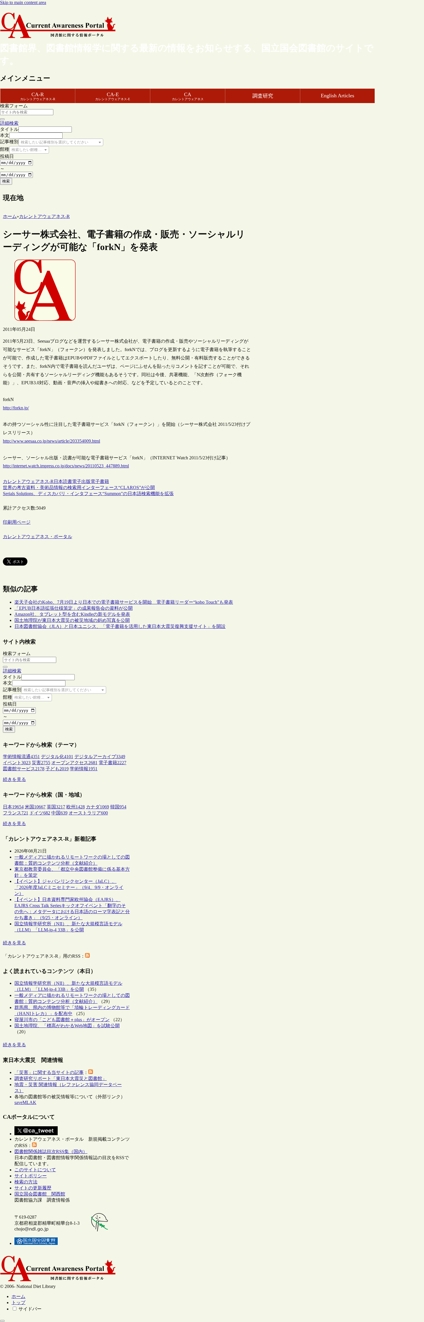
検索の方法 (25, 1181)
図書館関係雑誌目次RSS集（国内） (50, 1151)
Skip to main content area (23, 2)
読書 (67, 481)
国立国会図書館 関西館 (39, 1194)
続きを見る (14, 779)
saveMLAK (25, 1102)
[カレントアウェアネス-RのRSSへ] (87, 956)
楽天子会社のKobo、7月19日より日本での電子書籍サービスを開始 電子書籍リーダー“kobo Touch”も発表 (123, 602)
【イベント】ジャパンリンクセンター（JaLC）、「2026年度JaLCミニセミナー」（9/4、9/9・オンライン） (68, 887)
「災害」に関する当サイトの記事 (49, 1072)
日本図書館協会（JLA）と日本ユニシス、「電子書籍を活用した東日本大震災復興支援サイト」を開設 (120, 626)
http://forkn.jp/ (16, 407)
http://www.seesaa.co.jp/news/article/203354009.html (51, 441)
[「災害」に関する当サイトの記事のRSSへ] (90, 1072)
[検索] (2, 119)
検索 (6, 181)
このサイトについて (35, 1169)
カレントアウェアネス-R (28, 481)
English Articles (337, 95)
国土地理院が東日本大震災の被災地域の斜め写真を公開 (72, 620)
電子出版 (81, 481)
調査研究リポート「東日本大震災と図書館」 (60, 1078)
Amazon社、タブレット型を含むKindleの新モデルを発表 (72, 614)
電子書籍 (100, 481)
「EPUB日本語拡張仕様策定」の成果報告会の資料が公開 (73, 608)
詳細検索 (9, 123)
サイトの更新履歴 (32, 1187)
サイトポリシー (30, 1175)
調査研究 (262, 96)
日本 (58, 481)
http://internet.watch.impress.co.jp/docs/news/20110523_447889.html (66, 465)
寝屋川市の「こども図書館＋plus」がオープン (62, 1019)
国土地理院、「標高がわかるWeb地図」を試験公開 (67, 1025)
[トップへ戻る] (2, 1321)
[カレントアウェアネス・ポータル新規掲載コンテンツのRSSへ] (34, 1145)
